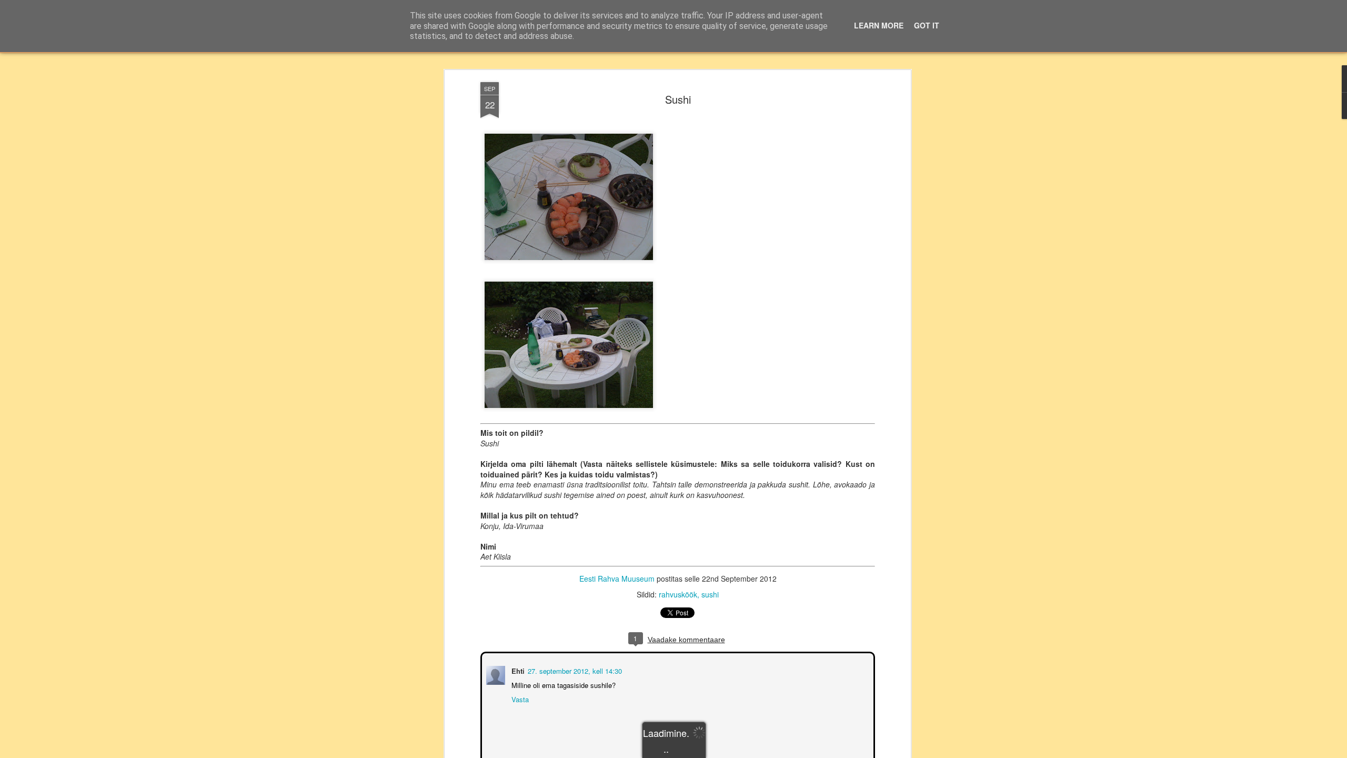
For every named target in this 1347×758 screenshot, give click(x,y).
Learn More (878, 25)
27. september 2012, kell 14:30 (574, 670)
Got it (926, 25)
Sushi (678, 99)
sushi (710, 594)
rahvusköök (678, 594)
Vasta (519, 698)
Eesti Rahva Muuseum (617, 578)
